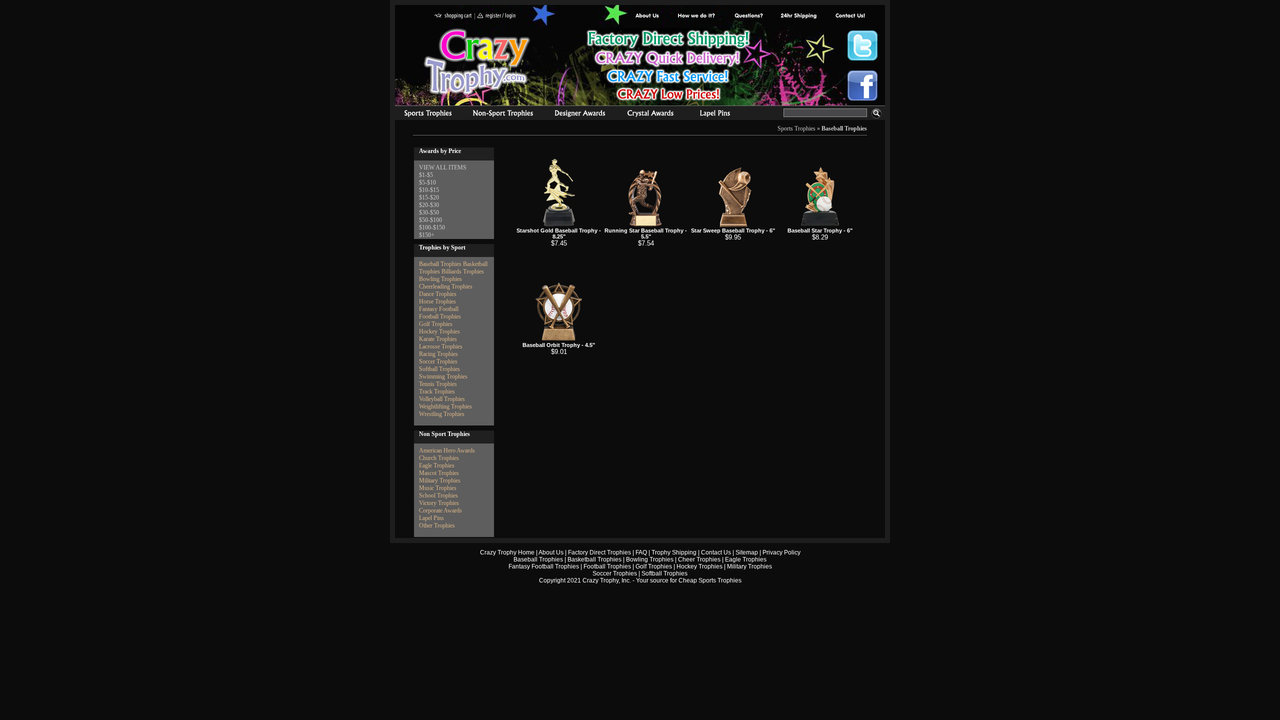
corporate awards (580, 114)
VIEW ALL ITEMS (442, 167)
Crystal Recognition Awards (650, 114)
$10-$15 (429, 190)
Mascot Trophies (439, 473)
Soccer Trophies (438, 361)
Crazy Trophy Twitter (863, 45)
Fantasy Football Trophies (543, 566)
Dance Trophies (437, 294)
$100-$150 (432, 227)
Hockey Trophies (439, 331)
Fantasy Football (438, 309)
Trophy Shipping (674, 552)
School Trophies (438, 495)
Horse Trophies (437, 301)
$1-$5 (426, 175)
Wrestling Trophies (441, 414)
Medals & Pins (717, 114)
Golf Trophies (435, 324)
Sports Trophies (423, 114)
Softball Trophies (439, 369)
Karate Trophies (438, 339)
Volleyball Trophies (442, 399)
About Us (647, 16)
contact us (850, 16)
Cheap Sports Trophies (710, 580)
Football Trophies (440, 316)
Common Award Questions (749, 16)
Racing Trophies (438, 354)
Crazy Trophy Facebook (863, 85)
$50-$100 (430, 220)
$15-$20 (429, 197)
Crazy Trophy (477, 61)
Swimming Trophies (443, 376)
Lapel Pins (431, 518)
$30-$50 (429, 212)
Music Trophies (437, 488)
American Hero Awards (447, 450)
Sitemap (747, 552)
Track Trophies (437, 391)
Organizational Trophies (503, 114)
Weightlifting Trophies (445, 406)
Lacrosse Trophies (440, 346)
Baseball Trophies (844, 128)
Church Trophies (439, 458)
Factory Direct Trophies (696, 16)
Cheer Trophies (699, 559)
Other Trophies (437, 525)
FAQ (641, 552)
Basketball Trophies (595, 559)
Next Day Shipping (798, 16)
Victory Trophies (439, 503)
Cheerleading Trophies (445, 286)
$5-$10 (427, 182)
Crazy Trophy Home (507, 552)
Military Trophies (439, 480)
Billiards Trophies (463, 271)
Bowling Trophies (440, 279)
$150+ (426, 235)
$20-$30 (429, 205)
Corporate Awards (440, 510)
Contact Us (716, 552)
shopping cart (453, 16)
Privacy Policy (781, 552)
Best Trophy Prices (668, 67)
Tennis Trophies (438, 384)
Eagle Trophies (436, 465)
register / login (497, 16)
